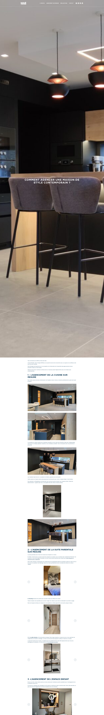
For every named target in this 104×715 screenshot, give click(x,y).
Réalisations (63, 3)
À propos (42, 3)
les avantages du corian (52, 642)
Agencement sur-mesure (52, 3)
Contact (71, 3)
